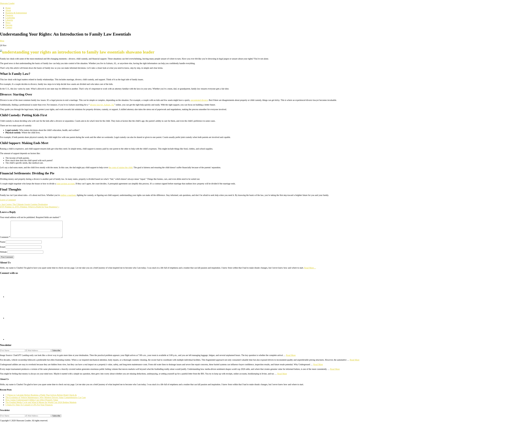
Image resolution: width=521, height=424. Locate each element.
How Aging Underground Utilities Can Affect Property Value (31, 400)
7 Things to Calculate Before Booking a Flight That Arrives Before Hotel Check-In (41, 395)
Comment (5, 237)
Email (2, 247)
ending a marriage (68, 195)
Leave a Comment (8, 200)
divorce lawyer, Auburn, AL (102, 105)
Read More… (310, 268)
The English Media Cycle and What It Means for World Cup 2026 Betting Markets (40, 402)
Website (3, 252)
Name (2, 242)
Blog (2, 41)
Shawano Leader (7, 3)
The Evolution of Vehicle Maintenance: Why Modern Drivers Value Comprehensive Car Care (45, 397)
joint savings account (65, 183)
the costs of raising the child (120, 167)
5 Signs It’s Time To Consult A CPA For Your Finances (29, 405)
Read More (291, 355)
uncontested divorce (199, 100)
